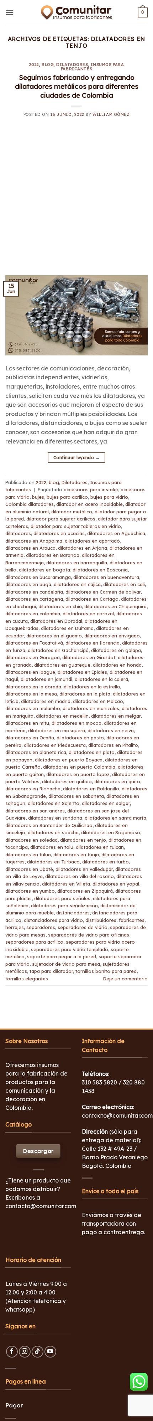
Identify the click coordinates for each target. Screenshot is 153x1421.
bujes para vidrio (109, 497)
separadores (40, 927)
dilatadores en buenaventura (106, 577)
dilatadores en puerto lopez (78, 774)
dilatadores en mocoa (76, 723)
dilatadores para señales (62, 898)
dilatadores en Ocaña (29, 737)
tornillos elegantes (26, 978)
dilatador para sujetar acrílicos (60, 519)
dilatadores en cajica (77, 584)
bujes (38, 497)
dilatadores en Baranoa (52, 555)
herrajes (14, 927)
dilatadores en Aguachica (116, 533)
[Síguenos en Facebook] (12, 1352)
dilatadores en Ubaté (29, 869)
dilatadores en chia (60, 606)
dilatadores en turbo (105, 862)
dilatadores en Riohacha (32, 788)
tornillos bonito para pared (106, 971)
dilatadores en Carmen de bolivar (103, 592)
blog (48, 64)
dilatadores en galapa (116, 650)
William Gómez (111, 114)
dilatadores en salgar (106, 803)
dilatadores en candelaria (34, 592)
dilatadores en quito (117, 781)
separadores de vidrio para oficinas (88, 935)
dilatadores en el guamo (54, 635)
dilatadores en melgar (116, 716)
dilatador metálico (71, 511)
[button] (9, 12)
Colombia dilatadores (29, 504)
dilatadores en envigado (112, 635)
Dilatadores (72, 64)
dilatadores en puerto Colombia (79, 767)
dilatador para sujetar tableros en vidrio (76, 526)
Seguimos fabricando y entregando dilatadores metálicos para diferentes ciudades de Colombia (76, 86)
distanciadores (73, 912)
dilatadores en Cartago (91, 599)
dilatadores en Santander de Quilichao (49, 825)
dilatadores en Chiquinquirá (115, 606)
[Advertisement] (76, 200)
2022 (34, 64)
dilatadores (18, 533)
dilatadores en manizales (91, 708)
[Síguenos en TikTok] (37, 1352)
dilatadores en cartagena (34, 599)
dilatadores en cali (124, 584)
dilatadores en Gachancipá (58, 650)
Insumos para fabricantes (92, 66)
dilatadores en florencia (92, 643)
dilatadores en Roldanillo (91, 788)
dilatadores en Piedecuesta (55, 745)
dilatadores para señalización (64, 905)
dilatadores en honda (117, 665)
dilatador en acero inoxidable (89, 504)
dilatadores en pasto (80, 737)
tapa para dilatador (51, 971)
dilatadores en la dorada (33, 686)
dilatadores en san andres (35, 811)
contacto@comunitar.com (40, 1206)
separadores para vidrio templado (69, 949)
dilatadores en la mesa (31, 694)
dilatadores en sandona (55, 818)
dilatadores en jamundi (46, 679)
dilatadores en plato (92, 752)
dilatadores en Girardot (88, 657)
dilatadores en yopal (116, 884)
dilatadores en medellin (62, 716)
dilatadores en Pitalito (113, 745)
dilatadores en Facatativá (34, 643)
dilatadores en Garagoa (32, 657)
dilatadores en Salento (53, 803)
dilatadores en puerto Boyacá (68, 760)
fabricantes (131, 920)
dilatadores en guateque (62, 665)
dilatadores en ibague (30, 672)
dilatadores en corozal (88, 613)
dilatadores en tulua (28, 854)
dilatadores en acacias (59, 533)
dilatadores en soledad (31, 840)
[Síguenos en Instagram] (25, 1352)
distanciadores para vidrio (53, 920)
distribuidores (100, 920)
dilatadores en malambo (32, 708)
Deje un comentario (125, 978)
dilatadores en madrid (45, 701)
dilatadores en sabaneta (76, 796)
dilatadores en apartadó (92, 541)
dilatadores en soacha (53, 832)
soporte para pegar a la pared (61, 956)
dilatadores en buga (28, 584)
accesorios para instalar (91, 489)
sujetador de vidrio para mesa (66, 964)
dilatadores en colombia (32, 613)
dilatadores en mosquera (56, 730)
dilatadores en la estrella (92, 686)
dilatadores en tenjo (83, 840)
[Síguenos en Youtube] (50, 1352)
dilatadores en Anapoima (33, 541)
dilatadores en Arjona (82, 548)
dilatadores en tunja (76, 854)
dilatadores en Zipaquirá (85, 891)
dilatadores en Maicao (98, 701)
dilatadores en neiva (111, 730)
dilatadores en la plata (84, 694)
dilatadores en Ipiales (82, 672)
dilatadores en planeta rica (35, 752)
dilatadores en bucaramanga (38, 577)
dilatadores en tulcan (100, 847)
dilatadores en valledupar (84, 869)
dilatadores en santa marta (115, 818)
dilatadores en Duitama (67, 628)
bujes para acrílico (67, 497)
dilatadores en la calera (101, 679)
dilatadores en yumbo (30, 891)
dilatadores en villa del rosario (79, 876)
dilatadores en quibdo (67, 781)
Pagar (14, 1405)
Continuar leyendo (76, 457)
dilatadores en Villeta (66, 884)
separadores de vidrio (82, 927)
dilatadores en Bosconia (100, 570)
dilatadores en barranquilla (76, 562)
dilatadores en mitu (27, 723)
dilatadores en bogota (44, 570)
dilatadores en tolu (51, 847)
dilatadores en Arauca (30, 548)
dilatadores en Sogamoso (110, 832)
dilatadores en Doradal (56, 621)
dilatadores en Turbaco (53, 862)
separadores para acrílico (34, 942)
